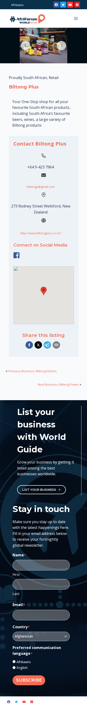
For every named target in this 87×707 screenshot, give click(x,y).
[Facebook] (56, 5)
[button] (29, 345)
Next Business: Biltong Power (58, 384)
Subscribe (29, 680)
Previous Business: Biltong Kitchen (32, 371)
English (22, 667)
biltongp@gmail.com (41, 187)
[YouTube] (70, 5)
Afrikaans (23, 661)
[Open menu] (75, 18)
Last (16, 593)
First (16, 574)
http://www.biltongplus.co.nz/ (40, 233)
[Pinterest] (77, 5)
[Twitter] (63, 5)
